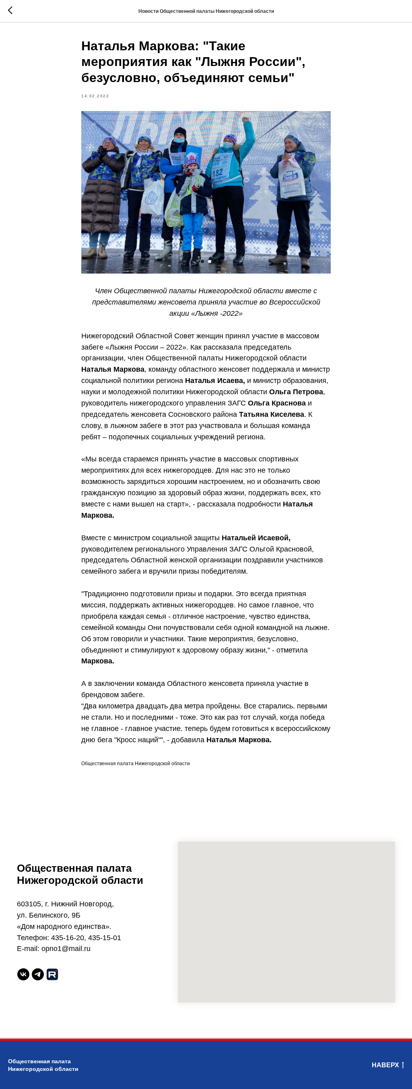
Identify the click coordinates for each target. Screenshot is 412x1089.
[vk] (23, 974)
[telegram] (38, 974)
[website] (52, 974)
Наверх (385, 1065)
